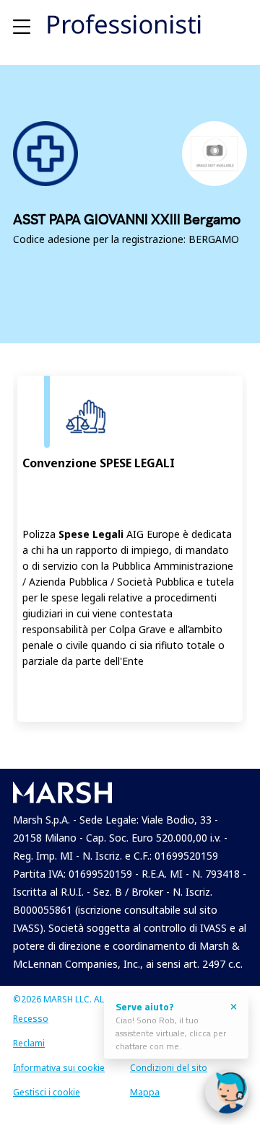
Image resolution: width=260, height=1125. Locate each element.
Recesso (30, 1018)
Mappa (145, 1092)
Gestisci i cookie (46, 1092)
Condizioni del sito (168, 1068)
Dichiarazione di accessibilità (163, 1021)
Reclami (29, 1043)
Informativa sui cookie (59, 1068)
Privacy (144, 1043)
